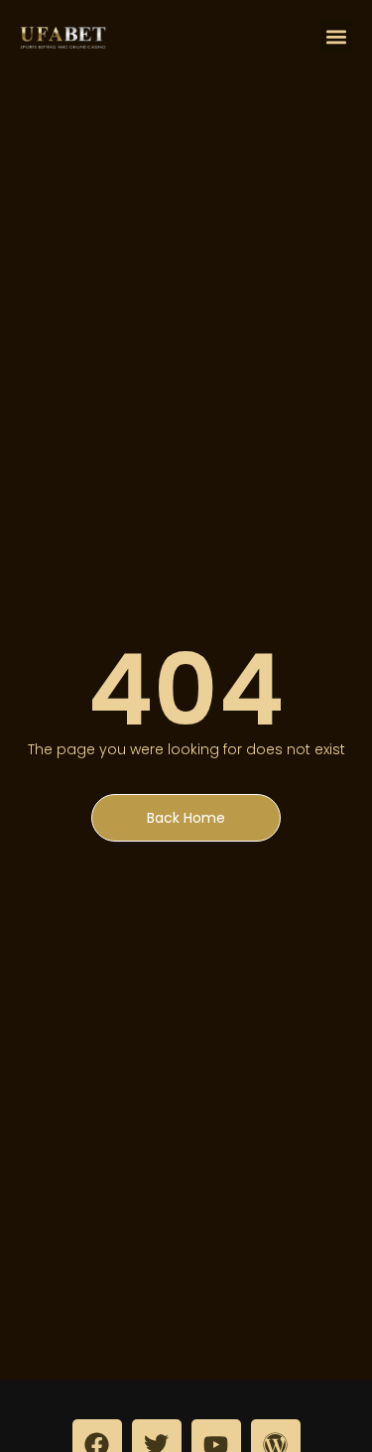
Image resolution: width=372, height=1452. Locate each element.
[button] (335, 36)
